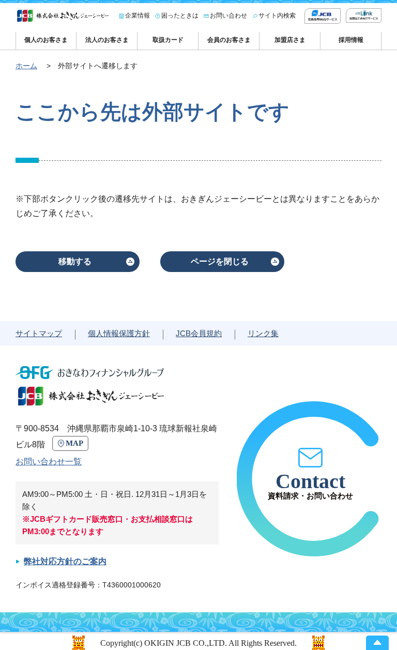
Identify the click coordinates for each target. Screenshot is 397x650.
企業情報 (137, 15)
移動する (74, 261)
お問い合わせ (228, 15)
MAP (74, 443)
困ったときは (179, 15)
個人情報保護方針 (119, 333)
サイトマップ (39, 333)
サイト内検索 (277, 15)
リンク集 (263, 333)
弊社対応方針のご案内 (65, 561)
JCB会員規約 (199, 333)
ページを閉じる (220, 261)
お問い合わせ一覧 (49, 461)
